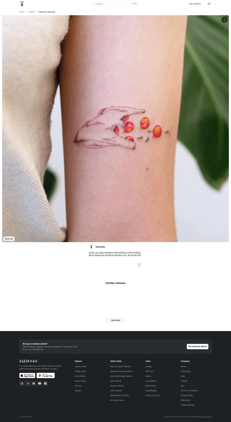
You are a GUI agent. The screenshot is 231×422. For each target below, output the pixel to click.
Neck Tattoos (116, 381)
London (148, 366)
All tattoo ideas (117, 400)
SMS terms (185, 400)
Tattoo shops (80, 371)
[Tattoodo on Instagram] (22, 383)
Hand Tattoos (116, 390)
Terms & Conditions (189, 390)
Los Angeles (150, 381)
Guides (78, 390)
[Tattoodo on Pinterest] (33, 383)
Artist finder (80, 376)
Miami (148, 376)
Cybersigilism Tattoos (119, 395)
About (183, 366)
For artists (195, 3)
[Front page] (22, 3)
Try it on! (9, 238)
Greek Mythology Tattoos (121, 376)
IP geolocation (206, 417)
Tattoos (134, 4)
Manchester (150, 385)
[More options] (224, 20)
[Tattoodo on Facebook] (45, 383)
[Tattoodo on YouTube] (39, 383)
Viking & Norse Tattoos (120, 366)
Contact (184, 381)
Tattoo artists (80, 366)
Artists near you (152, 395)
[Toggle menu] (209, 3)
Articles (78, 385)
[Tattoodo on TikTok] (27, 383)
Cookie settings (187, 405)
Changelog (185, 371)
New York (149, 371)
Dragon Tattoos (117, 385)
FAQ (182, 385)
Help (183, 376)
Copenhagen (151, 390)
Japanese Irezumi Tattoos (121, 371)
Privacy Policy (187, 395)
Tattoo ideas (80, 381)
